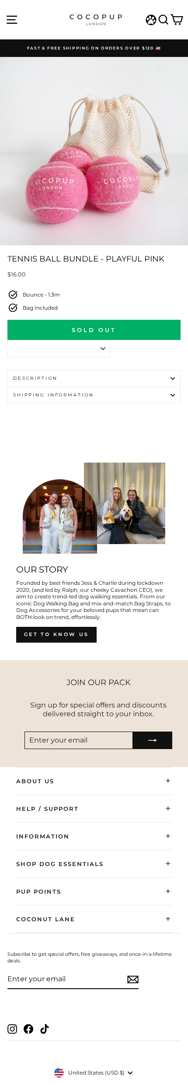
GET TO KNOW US (56, 634)
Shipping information (53, 394)
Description (35, 378)
